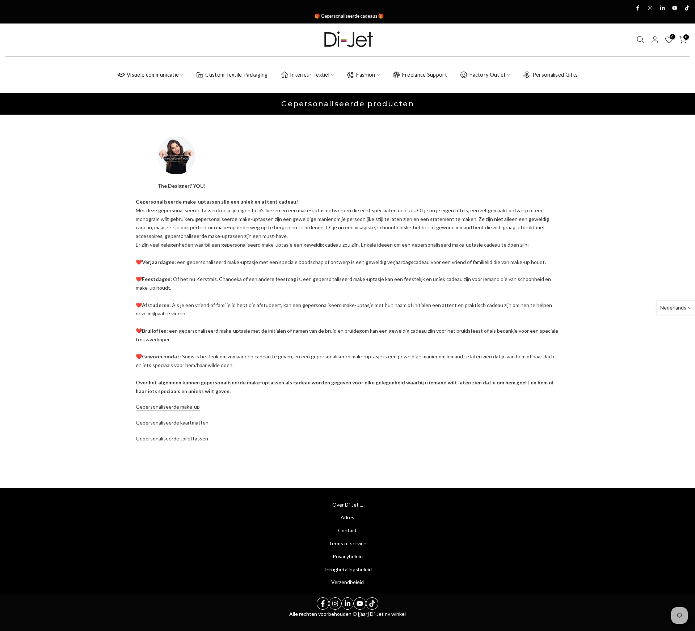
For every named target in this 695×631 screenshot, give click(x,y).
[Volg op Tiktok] (687, 8)
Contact (347, 530)
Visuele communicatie (153, 75)
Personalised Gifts (555, 75)
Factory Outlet (487, 75)
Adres (347, 517)
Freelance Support (424, 75)
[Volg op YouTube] (674, 8)
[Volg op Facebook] (637, 8)
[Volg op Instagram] (650, 8)
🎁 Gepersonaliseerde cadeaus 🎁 (347, 16)
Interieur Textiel (309, 75)
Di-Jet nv (380, 614)
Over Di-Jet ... (347, 505)
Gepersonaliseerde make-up (168, 407)
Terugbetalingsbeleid (347, 569)
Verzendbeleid (347, 582)
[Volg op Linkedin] (662, 8)
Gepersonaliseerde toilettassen (172, 438)
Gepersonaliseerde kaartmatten (172, 422)
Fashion (365, 75)
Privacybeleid (348, 556)
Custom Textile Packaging (236, 75)
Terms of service (347, 543)
